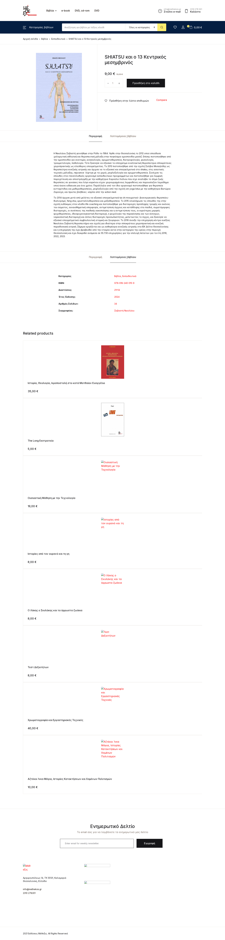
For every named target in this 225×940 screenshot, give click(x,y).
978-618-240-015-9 (124, 283)
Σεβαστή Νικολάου (124, 310)
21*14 (117, 290)
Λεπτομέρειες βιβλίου (123, 136)
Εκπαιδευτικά (129, 276)
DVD (96, 10)
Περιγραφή (95, 136)
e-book (65, 10)
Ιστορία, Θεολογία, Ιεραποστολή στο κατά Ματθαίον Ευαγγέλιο (66, 383)
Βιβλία (9, 18)
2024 (117, 297)
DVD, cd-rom (82, 10)
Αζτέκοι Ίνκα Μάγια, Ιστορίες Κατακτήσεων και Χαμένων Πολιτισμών (70, 778)
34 (115, 303)
